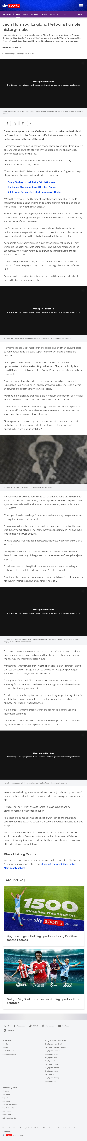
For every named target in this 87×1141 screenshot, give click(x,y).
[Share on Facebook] (7, 123)
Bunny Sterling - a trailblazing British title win (31, 182)
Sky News (6, 1094)
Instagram (50, 1026)
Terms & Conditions (9, 1128)
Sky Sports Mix (50, 1081)
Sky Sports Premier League (55, 1047)
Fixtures (34, 14)
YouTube (65, 1026)
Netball (7, 14)
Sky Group (6, 1101)
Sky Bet (5, 1044)
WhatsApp (12, 1030)
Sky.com (5, 1091)
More (80, 14)
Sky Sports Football (52, 1051)
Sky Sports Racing (52, 1078)
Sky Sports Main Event (53, 1044)
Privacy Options (49, 1128)
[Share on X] (15, 123)
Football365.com (9, 1054)
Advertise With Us (9, 1118)
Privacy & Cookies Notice (30, 1128)
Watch (25, 14)
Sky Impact (6, 1111)
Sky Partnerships (8, 1108)
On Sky (63, 14)
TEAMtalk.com (8, 1051)
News (18, 14)
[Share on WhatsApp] (22, 123)
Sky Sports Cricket (52, 1054)
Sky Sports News (51, 1071)
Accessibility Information (67, 1128)
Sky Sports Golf (51, 1057)
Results (44, 14)
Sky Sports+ (49, 1074)
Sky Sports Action (52, 1067)
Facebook (21, 1026)
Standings (54, 14)
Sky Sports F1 (50, 1061)
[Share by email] (30, 123)
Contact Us (6, 1131)
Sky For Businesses (9, 1104)
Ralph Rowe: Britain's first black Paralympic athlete (34, 192)
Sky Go (5, 1098)
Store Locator (7, 1114)
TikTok (35, 1026)
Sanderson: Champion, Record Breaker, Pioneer (32, 187)
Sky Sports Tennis (51, 1064)
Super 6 (5, 1047)
